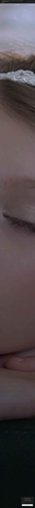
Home (2, 4)
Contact (10, 4)
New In (5, 4)
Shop (7, 4)
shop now (3, 2)
